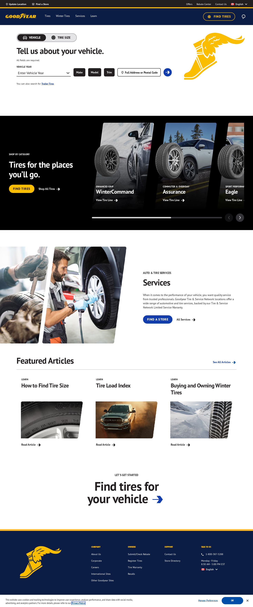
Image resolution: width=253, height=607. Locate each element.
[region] (126, 601)
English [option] (239, 4)
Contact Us (170, 554)
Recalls (131, 573)
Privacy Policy (78, 603)
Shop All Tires (47, 189)
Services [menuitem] (80, 16)
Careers (95, 567)
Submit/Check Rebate (139, 554)
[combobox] (44, 73)
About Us (96, 554)
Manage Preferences (208, 600)
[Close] (247, 600)
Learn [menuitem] (94, 16)
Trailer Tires (47, 83)
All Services (184, 319)
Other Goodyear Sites (102, 580)
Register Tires (135, 560)
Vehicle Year (24, 66)
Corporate (96, 560)
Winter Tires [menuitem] (63, 16)
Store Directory (172, 560)
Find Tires (222, 16)
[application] (240, 217)
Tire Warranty (135, 567)
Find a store (157, 319)
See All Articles (222, 362)
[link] (46, 4)
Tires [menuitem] (47, 16)
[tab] (31, 37)
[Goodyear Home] (21, 16)
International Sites (101, 573)
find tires (21, 189)
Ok (232, 600)
